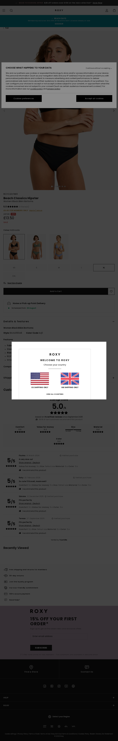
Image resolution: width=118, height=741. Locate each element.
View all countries (54, 394)
